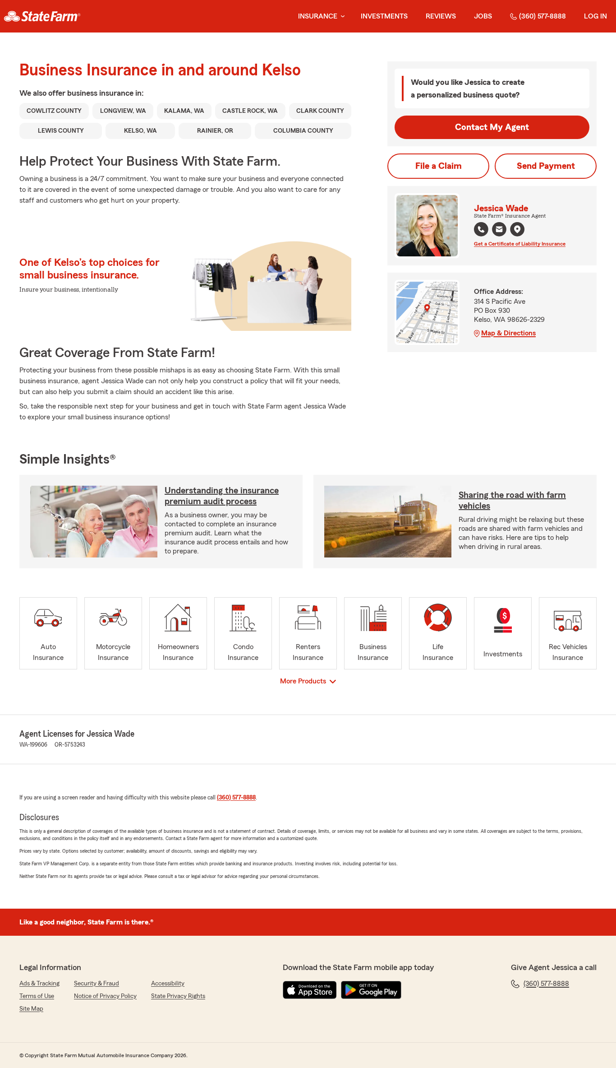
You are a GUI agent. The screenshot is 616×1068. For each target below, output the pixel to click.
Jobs (483, 16)
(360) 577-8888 (542, 16)
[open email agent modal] (499, 230)
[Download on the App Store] (310, 990)
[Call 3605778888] (481, 229)
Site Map (31, 1009)
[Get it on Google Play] (371, 990)
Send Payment (546, 166)
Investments (384, 16)
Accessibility (167, 983)
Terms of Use (36, 996)
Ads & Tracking (39, 983)
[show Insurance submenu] (341, 16)
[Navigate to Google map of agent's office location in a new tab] (517, 229)
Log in (595, 16)
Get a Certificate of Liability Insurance (519, 243)
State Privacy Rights (178, 996)
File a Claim (438, 166)
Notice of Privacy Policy (105, 996)
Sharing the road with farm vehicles (512, 501)
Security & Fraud (96, 983)
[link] (42, 16)
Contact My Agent (492, 127)
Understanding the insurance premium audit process (222, 496)
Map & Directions (508, 333)
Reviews (441, 16)
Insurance (317, 16)
